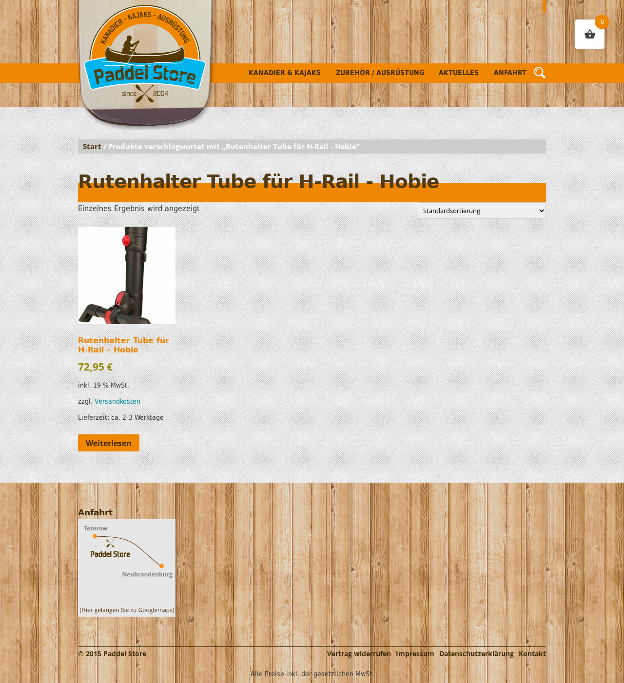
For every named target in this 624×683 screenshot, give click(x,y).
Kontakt (532, 653)
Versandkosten (117, 401)
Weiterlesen (109, 443)
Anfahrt (510, 73)
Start (92, 146)
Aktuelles (459, 73)
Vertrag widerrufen (359, 653)
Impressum (415, 653)
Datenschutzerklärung (476, 653)
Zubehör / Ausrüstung (380, 73)
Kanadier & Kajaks (285, 73)
